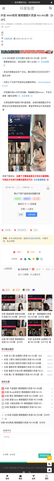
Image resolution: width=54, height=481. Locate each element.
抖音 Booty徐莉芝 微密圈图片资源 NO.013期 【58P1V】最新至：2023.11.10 (23, 392)
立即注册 (31, 214)
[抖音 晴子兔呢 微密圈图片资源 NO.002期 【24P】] (14, 328)
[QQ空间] (33, 258)
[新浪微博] (21, 259)
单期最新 (9, 24)
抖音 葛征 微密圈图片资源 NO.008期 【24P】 (23, 396)
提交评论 (45, 456)
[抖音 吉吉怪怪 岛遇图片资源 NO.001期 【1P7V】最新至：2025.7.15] (40, 328)
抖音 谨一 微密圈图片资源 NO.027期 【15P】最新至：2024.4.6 (39, 317)
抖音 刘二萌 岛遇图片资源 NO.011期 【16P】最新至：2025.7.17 (23, 356)
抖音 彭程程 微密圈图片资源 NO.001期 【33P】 (29, 415)
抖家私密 (27, 8)
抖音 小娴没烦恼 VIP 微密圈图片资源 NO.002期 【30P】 (23, 403)
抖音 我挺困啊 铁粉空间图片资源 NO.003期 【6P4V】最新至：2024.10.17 (14, 317)
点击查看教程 (40, 180)
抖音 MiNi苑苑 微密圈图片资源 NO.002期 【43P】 (23, 422)
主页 (18, 290)
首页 (2, 24)
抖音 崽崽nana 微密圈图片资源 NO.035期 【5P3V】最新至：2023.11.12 (23, 399)
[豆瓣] (37, 259)
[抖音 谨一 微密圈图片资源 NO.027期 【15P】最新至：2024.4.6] (40, 303)
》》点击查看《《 (25, 96)
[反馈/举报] (40, 252)
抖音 (4, 58)
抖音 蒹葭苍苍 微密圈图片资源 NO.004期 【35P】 (23, 367)
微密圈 (19, 58)
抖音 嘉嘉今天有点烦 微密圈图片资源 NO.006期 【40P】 (23, 371)
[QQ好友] (25, 259)
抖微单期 (18, 24)
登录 (21, 214)
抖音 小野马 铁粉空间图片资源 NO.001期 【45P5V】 (23, 359)
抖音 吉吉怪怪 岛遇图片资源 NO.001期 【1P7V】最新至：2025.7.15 (39, 342)
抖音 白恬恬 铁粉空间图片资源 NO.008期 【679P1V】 (23, 363)
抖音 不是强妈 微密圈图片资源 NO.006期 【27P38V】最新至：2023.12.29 (23, 388)
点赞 (19, 252)
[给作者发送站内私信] (34, 290)
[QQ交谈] (49, 470)
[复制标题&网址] (41, 259)
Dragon (47, 468)
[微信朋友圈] (29, 259)
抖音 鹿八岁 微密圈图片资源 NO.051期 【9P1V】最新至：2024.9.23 (23, 374)
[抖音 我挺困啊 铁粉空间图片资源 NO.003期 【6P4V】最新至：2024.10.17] (14, 303)
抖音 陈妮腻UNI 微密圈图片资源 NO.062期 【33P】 (23, 407)
